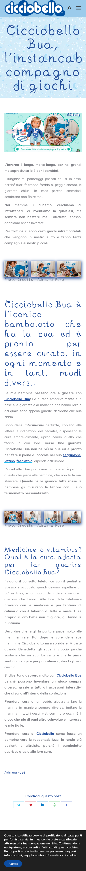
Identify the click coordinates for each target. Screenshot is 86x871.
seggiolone (72, 455)
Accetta (13, 863)
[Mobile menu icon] (78, 8)
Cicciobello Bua (17, 399)
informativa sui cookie (60, 855)
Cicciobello (45, 733)
